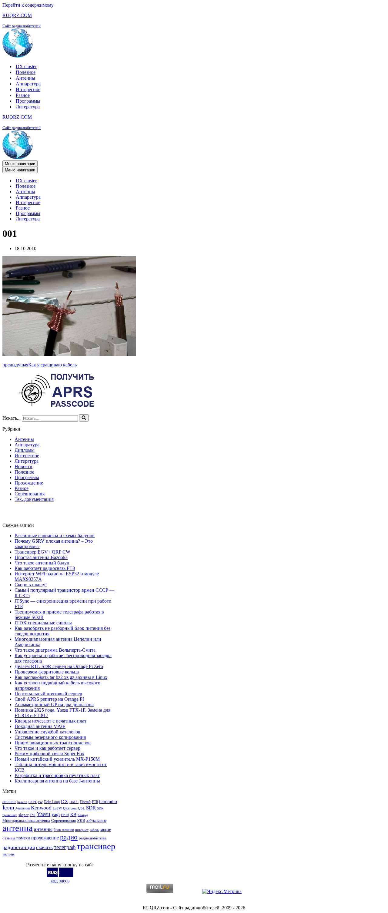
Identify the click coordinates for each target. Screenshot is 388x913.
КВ (73, 814)
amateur (9, 801)
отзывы (8, 838)
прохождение (45, 837)
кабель (94, 830)
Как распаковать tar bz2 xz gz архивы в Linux (61, 677)
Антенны (25, 78)
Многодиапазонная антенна (26, 820)
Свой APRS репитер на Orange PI (49, 699)
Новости (23, 466)
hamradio (108, 801)
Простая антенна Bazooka (41, 557)
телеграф (64, 847)
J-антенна (22, 808)
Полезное (25, 72)
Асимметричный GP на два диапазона (54, 704)
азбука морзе (96, 821)
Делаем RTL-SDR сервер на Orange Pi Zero (59, 666)
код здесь (60, 880)
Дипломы (25, 450)
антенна (17, 828)
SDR (91, 808)
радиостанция (18, 847)
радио (69, 837)
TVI (32, 815)
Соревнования (30, 493)
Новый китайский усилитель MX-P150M (57, 759)
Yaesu (43, 814)
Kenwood (41, 808)
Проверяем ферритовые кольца (47, 671)
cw (40, 801)
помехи (23, 837)
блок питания (64, 830)
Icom (8, 807)
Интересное (28, 89)
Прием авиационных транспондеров (53, 742)
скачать (44, 847)
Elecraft (85, 802)
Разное (23, 95)
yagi (56, 814)
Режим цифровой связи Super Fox (49, 753)
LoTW (57, 808)
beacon (22, 802)
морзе (105, 829)
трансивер (96, 846)
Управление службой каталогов (47, 731)
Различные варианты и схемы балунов (55, 535)
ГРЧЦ (65, 815)
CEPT (32, 802)
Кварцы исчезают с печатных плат (50, 720)
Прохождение (29, 482)
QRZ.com (70, 808)
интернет (82, 830)
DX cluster (26, 66)
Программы (28, 101)
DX (64, 801)
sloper (23, 814)
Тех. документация (34, 499)
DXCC (74, 802)
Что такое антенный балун (42, 562)
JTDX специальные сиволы (43, 622)
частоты (8, 854)
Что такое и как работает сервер (47, 748)
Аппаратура (28, 83)
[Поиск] (84, 418)
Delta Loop (52, 802)
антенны (43, 829)
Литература (28, 106)
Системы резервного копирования (50, 737)
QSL (81, 808)
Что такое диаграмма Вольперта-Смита (55, 650)
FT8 (95, 802)
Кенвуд (83, 815)
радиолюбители (92, 838)
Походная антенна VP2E (40, 726)
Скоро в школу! (31, 584)
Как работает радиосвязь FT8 (45, 568)
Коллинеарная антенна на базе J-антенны (57, 780)
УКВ (81, 820)
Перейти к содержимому (28, 5)
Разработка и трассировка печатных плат (57, 775)
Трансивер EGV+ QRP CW (42, 551)
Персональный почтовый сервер (48, 693)
